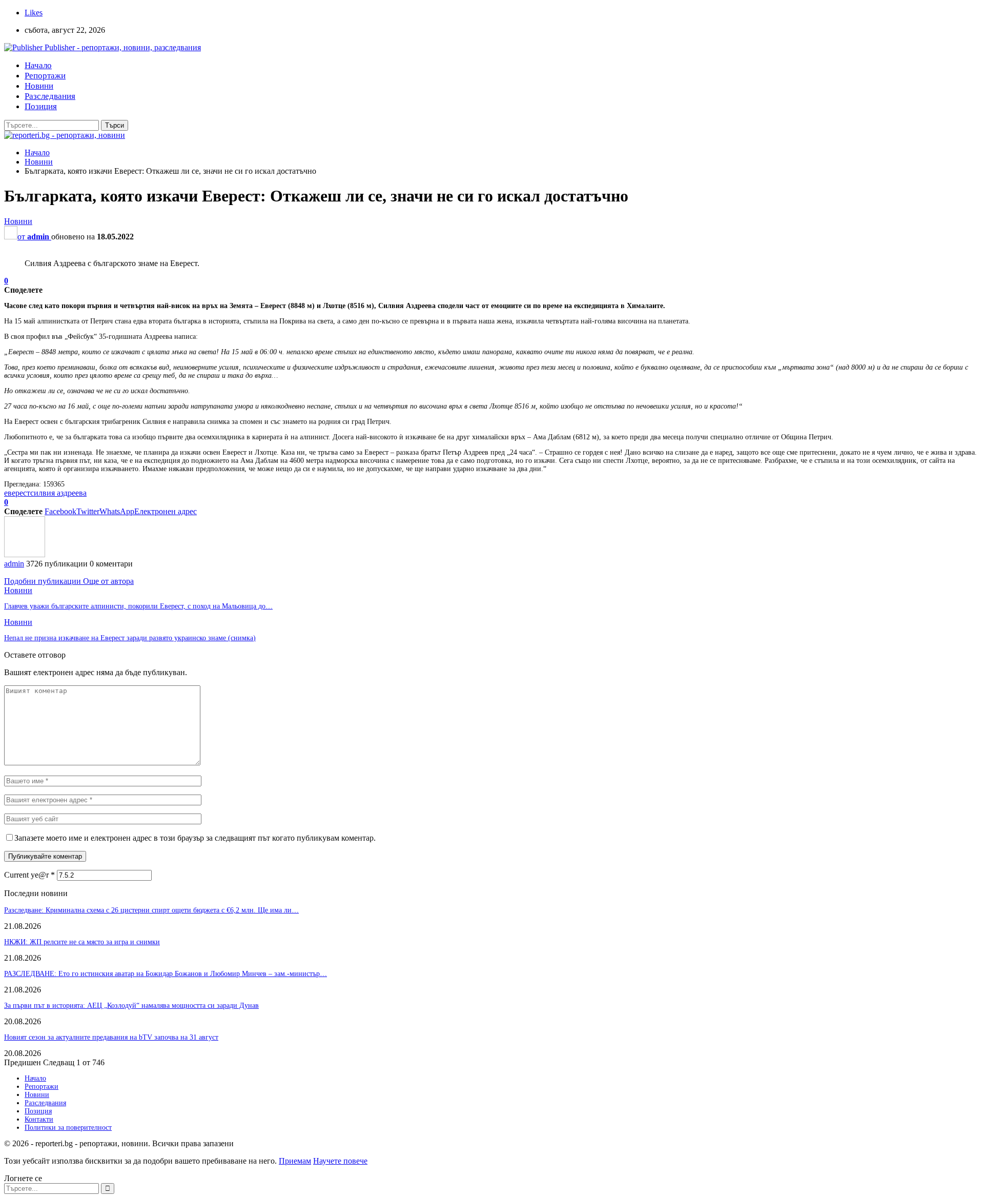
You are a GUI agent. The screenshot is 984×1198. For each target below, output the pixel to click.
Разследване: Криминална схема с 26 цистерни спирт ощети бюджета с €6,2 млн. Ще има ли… (151, 910)
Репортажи (45, 75)
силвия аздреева (58, 493)
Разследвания (50, 96)
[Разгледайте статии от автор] (24, 554)
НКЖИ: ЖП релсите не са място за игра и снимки (82, 942)
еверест (17, 493)
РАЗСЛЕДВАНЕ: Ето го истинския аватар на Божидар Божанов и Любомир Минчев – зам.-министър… (165, 974)
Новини (39, 86)
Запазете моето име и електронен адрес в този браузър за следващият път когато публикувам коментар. (195, 838)
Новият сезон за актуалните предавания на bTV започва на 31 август (111, 1037)
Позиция (41, 106)
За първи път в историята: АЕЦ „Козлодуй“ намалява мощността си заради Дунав (131, 1005)
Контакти (39, 1119)
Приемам (295, 1160)
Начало (38, 65)
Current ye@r (29, 874)
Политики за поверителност (68, 1127)
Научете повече (340, 1160)
